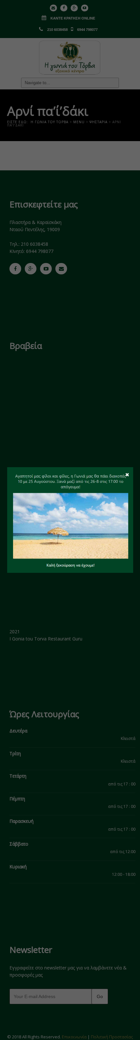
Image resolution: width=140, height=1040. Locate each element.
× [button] (127, 474)
